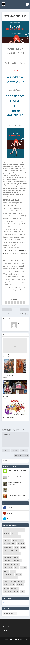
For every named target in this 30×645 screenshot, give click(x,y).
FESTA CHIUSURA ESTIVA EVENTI (16, 495)
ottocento (7, 578)
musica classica (8, 574)
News (9, 478)
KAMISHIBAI (6, 396)
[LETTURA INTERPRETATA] (5, 484)
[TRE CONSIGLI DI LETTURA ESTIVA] (5, 471)
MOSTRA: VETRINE (8, 375)
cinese (21, 540)
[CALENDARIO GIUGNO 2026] (5, 477)
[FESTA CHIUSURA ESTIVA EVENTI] (5, 496)
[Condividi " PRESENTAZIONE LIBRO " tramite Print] (24, 302)
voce (22, 591)
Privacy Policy (5, 630)
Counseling (21, 543)
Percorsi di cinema (8, 355)
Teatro (16, 591)
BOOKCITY (6, 533)
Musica (13, 571)
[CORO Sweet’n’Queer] (15, 407)
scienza (12, 585)
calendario (7, 537)
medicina (23, 567)
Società (6, 588)
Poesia (15, 578)
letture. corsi (8, 567)
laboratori (10, 484)
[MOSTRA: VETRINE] (15, 366)
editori (23, 547)
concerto (7, 543)
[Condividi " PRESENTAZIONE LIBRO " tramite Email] (21, 302)
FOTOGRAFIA (16, 554)
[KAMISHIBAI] (15, 387)
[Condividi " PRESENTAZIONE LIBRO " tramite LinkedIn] (18, 302)
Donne (16, 547)
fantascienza (14, 550)
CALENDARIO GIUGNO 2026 (15, 476)
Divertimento (8, 547)
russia (6, 585)
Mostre (6, 571)
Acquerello (7, 530)
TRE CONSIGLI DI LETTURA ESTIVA (17, 470)
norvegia (18, 574)
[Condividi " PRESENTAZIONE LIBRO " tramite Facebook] (5, 302)
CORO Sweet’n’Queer (9, 417)
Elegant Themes (14, 639)
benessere (21, 530)
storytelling (8, 591)
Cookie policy (5, 626)
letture (16, 564)
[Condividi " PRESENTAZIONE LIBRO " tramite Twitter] (8, 302)
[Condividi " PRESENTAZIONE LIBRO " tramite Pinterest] (15, 302)
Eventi (9, 497)
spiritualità (14, 588)
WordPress (15, 641)
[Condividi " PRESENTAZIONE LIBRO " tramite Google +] (11, 302)
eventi (6, 550)
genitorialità (8, 557)
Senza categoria (11, 471)
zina (18, 323)
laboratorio (17, 561)
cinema (15, 540)
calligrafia (7, 540)
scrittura (20, 585)
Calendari (15, 533)
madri (16, 567)
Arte (14, 530)
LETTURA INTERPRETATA (14, 482)
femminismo (7, 554)
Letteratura (8, 564)
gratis (16, 557)
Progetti (21, 581)
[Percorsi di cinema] (15, 345)
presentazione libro (10, 581)
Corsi (13, 543)
